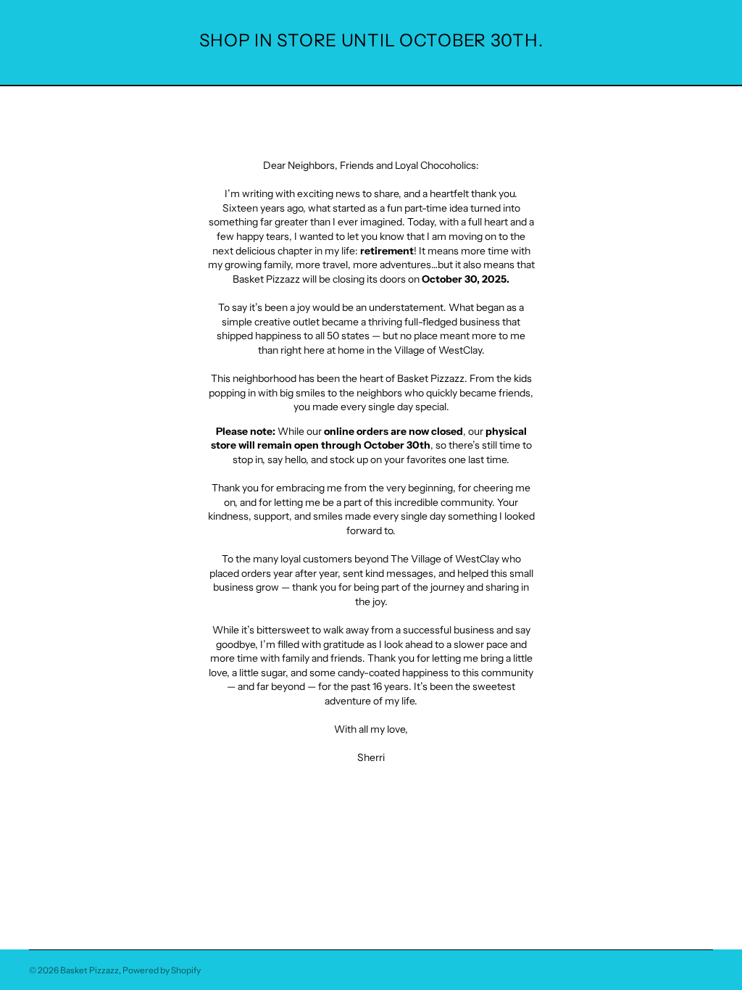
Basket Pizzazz (89, 970)
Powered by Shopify (161, 970)
